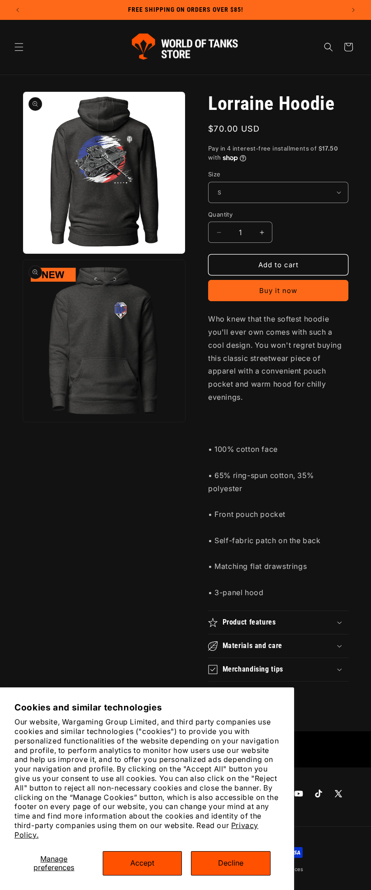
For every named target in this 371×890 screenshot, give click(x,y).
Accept (142, 862)
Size (214, 174)
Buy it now (278, 290)
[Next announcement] (353, 10)
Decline (230, 862)
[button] (19, 47)
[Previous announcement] (18, 10)
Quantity (220, 214)
